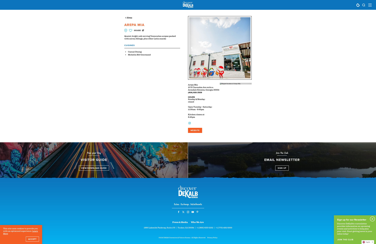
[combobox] (368, 242)
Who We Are (197, 222)
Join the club (345, 239)
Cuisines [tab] (129, 45)
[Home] (188, 5)
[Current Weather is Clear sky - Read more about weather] (358, 5)
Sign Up (282, 168)
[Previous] (191, 48)
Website (195, 130)
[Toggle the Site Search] (363, 4)
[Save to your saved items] (130, 30)
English (368, 242)
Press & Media (180, 222)
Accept (32, 239)
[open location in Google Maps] (230, 83)
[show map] (125, 30)
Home (129, 17)
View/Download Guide (94, 168)
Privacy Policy (212, 238)
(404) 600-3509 (195, 92)
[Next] (248, 48)
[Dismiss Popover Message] (372, 218)
